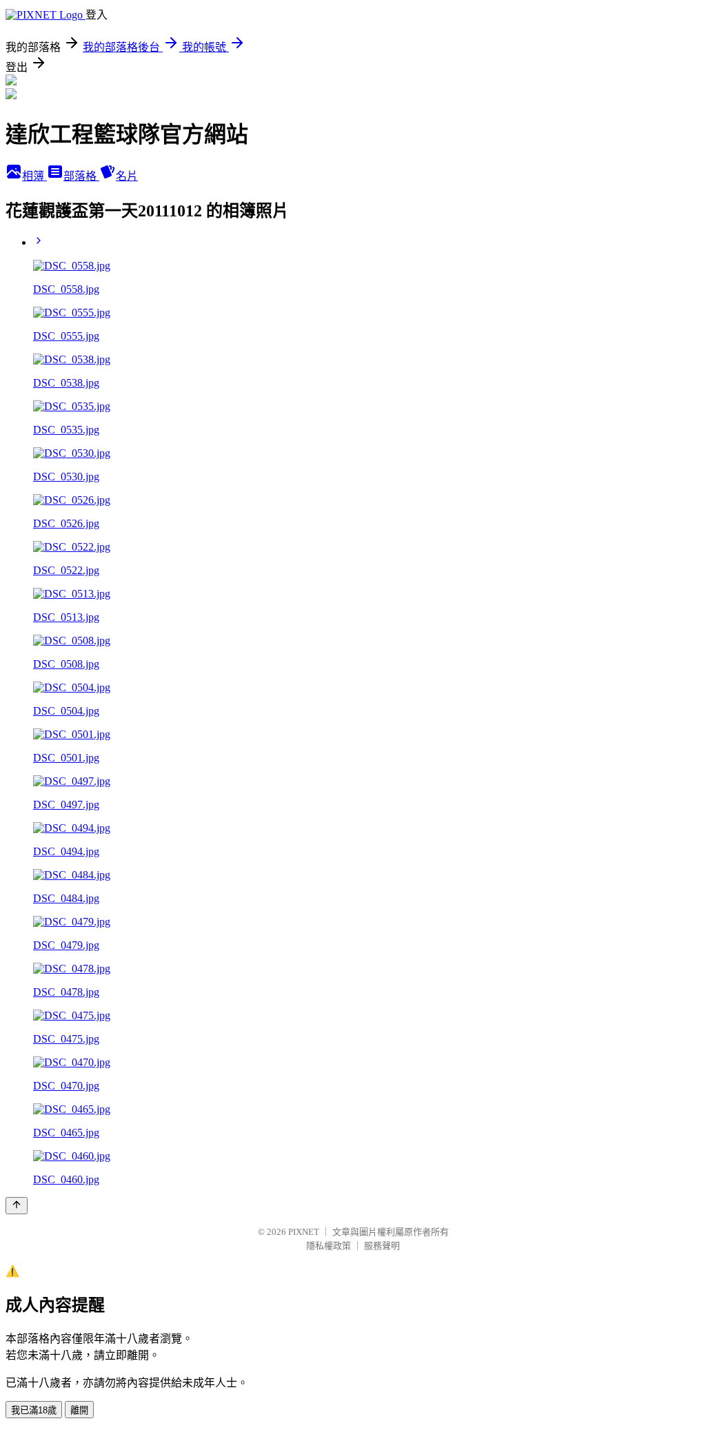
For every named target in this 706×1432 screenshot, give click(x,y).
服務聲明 (382, 1245)
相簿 (34, 176)
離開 (79, 1410)
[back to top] (17, 1205)
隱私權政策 (328, 1245)
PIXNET (303, 1232)
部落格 (81, 176)
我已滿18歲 (34, 1410)
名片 (127, 176)
